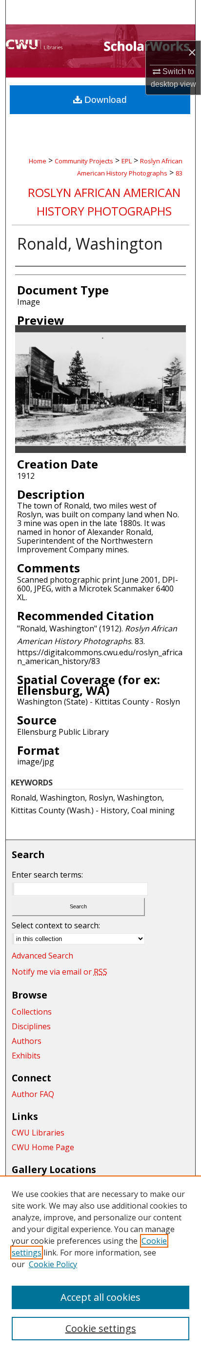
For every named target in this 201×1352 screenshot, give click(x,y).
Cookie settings (100, 1328)
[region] (100, 1264)
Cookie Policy (53, 1264)
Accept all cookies (100, 1297)
